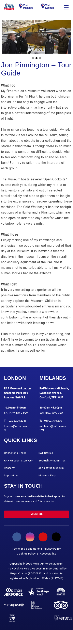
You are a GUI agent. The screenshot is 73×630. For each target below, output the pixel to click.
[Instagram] (30, 536)
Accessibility (48, 553)
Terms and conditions (26, 548)
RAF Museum (9, 6)
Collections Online (15, 452)
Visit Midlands (28, 6)
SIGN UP (37, 514)
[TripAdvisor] (61, 605)
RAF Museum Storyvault (18, 460)
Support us (11, 475)
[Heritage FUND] (38, 591)
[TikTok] (56, 536)
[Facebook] (16, 536)
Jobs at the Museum (51, 467)
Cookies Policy (26, 553)
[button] (33, 58)
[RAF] (13, 592)
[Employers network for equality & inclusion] (63, 618)
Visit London (49, 6)
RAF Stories (46, 452)
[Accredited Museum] (61, 592)
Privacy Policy (52, 548)
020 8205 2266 (18, 420)
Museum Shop (47, 475)
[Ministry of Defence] (36, 605)
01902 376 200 (53, 420)
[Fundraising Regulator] (12, 618)
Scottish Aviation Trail (52, 460)
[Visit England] (14, 604)
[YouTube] (43, 536)
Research (10, 467)
